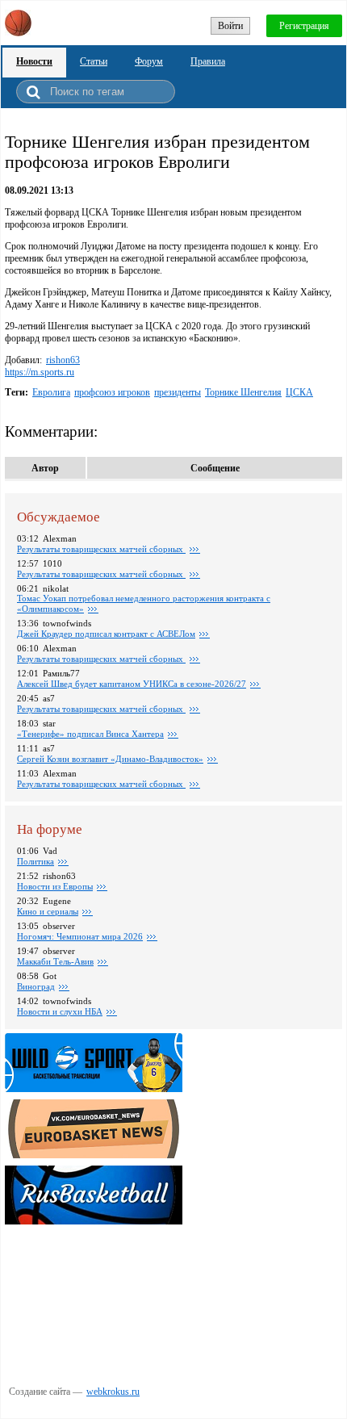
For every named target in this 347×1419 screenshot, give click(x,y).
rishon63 (63, 360)
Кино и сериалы (47, 911)
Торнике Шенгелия (243, 392)
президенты (177, 392)
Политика (35, 861)
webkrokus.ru (113, 1391)
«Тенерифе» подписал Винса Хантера (90, 734)
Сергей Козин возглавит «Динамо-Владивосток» (110, 759)
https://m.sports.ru (39, 372)
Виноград (36, 986)
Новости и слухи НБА (59, 1011)
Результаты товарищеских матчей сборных (101, 549)
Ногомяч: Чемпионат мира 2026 (80, 936)
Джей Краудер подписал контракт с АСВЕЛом (106, 633)
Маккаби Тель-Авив (55, 961)
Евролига (51, 392)
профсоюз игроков (112, 392)
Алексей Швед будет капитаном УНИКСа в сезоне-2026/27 (131, 684)
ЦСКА (299, 392)
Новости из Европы (55, 886)
